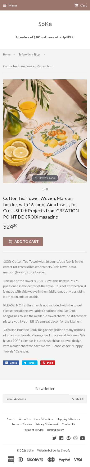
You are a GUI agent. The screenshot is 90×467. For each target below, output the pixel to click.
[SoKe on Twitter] (54, 438)
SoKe (45, 23)
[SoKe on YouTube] (82, 438)
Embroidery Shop (29, 54)
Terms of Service (22, 424)
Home (6, 54)
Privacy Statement (47, 424)
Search (11, 419)
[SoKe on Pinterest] (68, 438)
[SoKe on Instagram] (75, 438)
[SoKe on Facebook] (61, 438)
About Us (25, 419)
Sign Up (78, 399)
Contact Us (68, 424)
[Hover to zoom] (45, 131)
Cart (83, 5)
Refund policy (55, 429)
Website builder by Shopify (53, 450)
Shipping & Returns (68, 419)
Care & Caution (43, 419)
